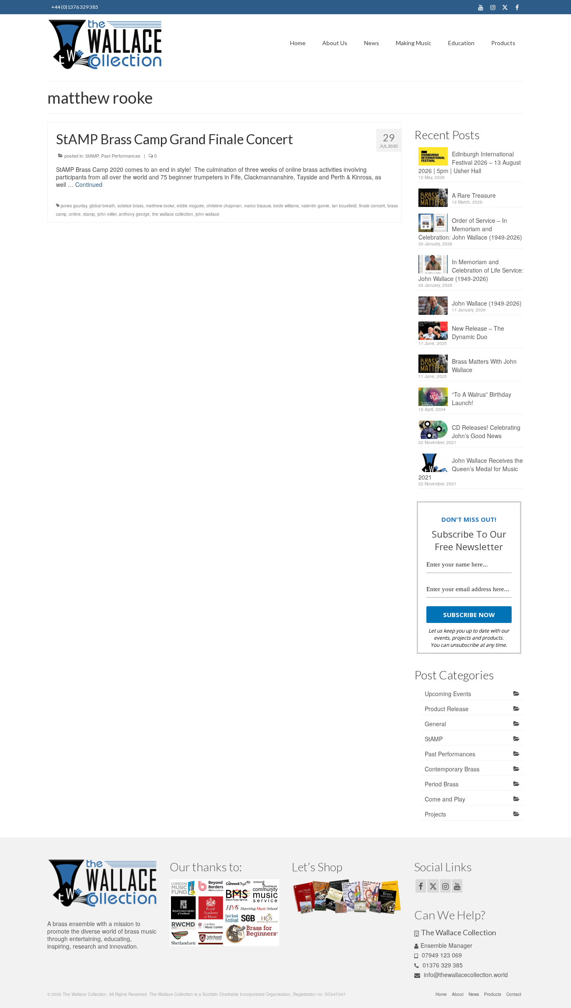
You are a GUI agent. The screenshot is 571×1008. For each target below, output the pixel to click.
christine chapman (224, 206)
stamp (89, 214)
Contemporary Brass (452, 769)
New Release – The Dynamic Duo (478, 332)
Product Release (447, 708)
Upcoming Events (448, 693)
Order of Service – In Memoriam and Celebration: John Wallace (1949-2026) (470, 228)
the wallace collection (172, 214)
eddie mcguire (190, 206)
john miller (106, 214)
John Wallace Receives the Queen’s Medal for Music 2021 (470, 468)
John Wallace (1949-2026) (487, 303)
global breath (102, 206)
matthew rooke (160, 206)
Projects (435, 814)
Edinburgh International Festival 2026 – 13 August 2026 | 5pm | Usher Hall (469, 162)
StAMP (92, 155)
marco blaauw (257, 206)
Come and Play (445, 799)
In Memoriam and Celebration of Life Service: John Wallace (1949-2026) (470, 270)
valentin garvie (315, 206)
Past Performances (120, 155)
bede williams (286, 206)
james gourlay (74, 206)
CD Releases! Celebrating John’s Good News (486, 431)
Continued (88, 184)
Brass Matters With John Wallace (484, 365)
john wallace (207, 214)
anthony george (134, 214)
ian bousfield (344, 206)
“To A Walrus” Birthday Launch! (481, 398)
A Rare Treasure (474, 195)
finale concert (372, 206)
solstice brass (130, 206)
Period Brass (442, 784)
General (435, 724)
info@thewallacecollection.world (465, 974)
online (75, 214)
